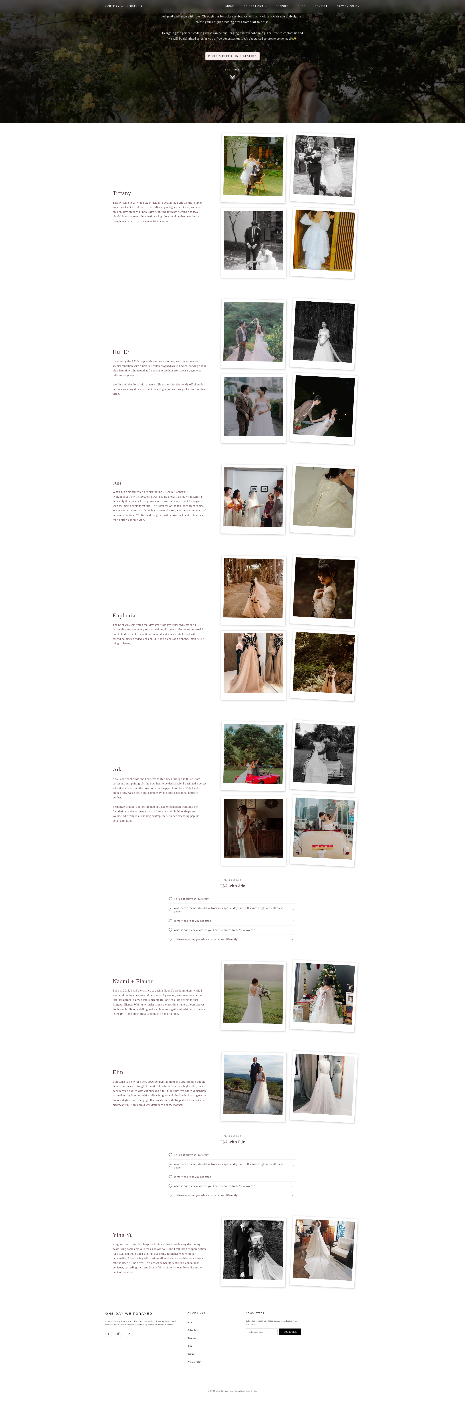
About (230, 6)
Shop (302, 6)
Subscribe (290, 1332)
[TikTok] (129, 1334)
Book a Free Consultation (232, 55)
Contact (321, 6)
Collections (253, 6)
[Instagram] (119, 1334)
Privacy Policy (348, 6)
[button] (232, 898)
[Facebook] (108, 1334)
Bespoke (282, 6)
